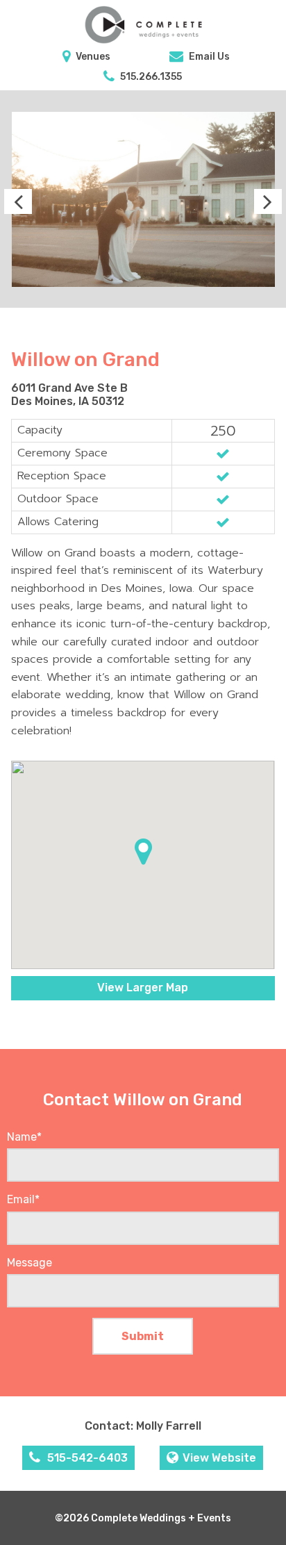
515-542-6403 (86, 1457)
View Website (219, 1457)
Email (23, 1199)
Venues (92, 57)
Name (24, 1136)
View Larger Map (142, 987)
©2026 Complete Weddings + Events (143, 1518)
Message (29, 1262)
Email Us (208, 57)
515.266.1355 (150, 77)
